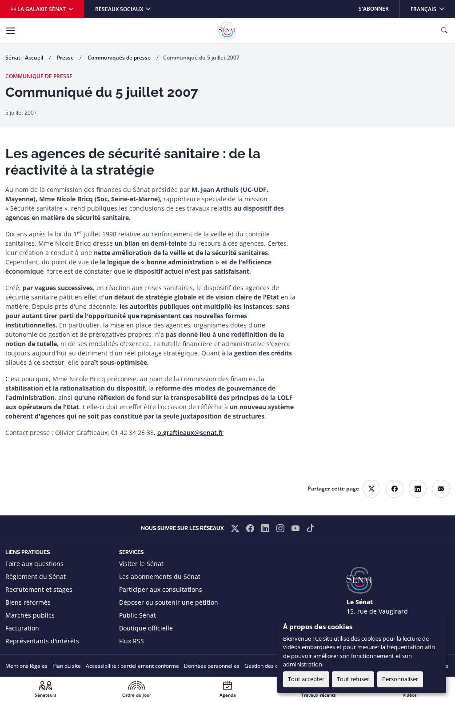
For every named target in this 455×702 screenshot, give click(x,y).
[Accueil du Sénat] (227, 31)
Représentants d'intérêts (42, 641)
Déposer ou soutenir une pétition (168, 602)
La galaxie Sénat (41, 9)
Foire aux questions (34, 563)
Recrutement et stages (38, 589)
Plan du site (66, 666)
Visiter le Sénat (141, 563)
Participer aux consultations (160, 589)
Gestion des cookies (269, 666)
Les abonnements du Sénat (159, 576)
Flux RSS (131, 641)
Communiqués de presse (119, 57)
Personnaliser (400, 679)
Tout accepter (306, 679)
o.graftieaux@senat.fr (190, 432)
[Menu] (10, 31)
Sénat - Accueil (24, 57)
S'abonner (374, 8)
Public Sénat (137, 615)
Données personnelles (211, 666)
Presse (65, 57)
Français (432, 8)
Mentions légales (26, 666)
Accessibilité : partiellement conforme (132, 666)
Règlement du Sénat (35, 576)
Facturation (22, 628)
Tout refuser (353, 679)
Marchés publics (30, 615)
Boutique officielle (146, 628)
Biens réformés (28, 602)
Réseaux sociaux (119, 9)
